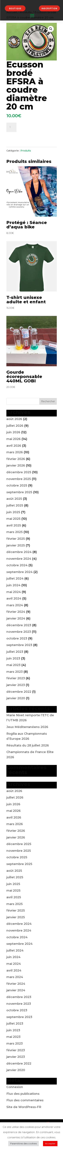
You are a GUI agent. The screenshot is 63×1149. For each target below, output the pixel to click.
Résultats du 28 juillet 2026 (27, 745)
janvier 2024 (15, 618)
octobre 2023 (16, 638)
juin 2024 (13, 585)
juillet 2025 (14, 505)
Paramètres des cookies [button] (23, 1143)
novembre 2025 (18, 479)
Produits (25, 150)
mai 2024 (13, 592)
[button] (51, 29)
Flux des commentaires (25, 1100)
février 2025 (15, 539)
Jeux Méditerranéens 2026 (27, 727)
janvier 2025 (15, 545)
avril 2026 (13, 446)
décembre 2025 (18, 472)
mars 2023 (14, 672)
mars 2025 (14, 532)
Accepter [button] (50, 1143)
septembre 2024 (19, 572)
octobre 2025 (16, 485)
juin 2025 (13, 512)
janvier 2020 (15, 698)
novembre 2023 (18, 632)
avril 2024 (13, 598)
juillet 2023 (14, 652)
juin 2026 (13, 432)
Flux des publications (22, 1094)
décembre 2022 (18, 692)
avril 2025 (13, 525)
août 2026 (14, 419)
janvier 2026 (15, 465)
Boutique (15, 8)
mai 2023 (13, 665)
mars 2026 (14, 452)
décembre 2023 (18, 625)
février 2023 (15, 678)
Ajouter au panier (25, 136)
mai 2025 (13, 519)
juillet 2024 (15, 578)
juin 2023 (13, 658)
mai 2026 (13, 439)
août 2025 (14, 499)
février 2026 (15, 459)
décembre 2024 (19, 552)
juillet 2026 (14, 426)
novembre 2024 (18, 559)
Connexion (14, 1087)
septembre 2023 (19, 645)
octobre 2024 (17, 565)
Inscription (49, 8)
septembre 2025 (19, 492)
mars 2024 (14, 605)
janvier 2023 (15, 685)
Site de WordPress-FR (23, 1107)
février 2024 (15, 612)
